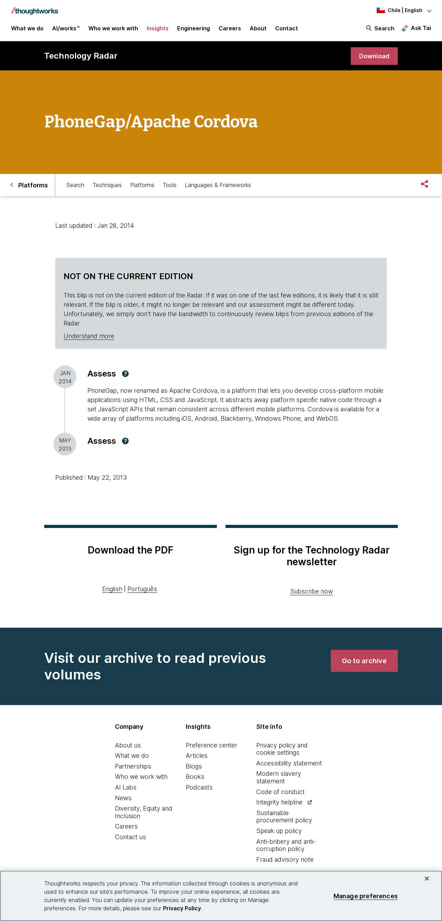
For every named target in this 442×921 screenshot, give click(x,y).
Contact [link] (286, 28)
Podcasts (199, 787)
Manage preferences (366, 895)
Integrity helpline (279, 802)
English (112, 588)
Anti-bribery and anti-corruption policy (286, 845)
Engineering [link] (193, 28)
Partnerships (133, 766)
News (123, 798)
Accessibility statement (289, 763)
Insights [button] (158, 28)
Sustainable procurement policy (284, 816)
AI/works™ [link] (66, 28)
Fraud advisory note (285, 859)
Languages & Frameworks (218, 185)
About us (128, 745)
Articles (197, 755)
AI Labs (125, 787)
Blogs (194, 766)
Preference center (211, 745)
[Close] (426, 878)
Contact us (130, 837)
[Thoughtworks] (34, 7)
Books (195, 776)
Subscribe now (311, 591)
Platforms (142, 185)
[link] (374, 56)
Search (384, 28)
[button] (125, 373)
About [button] (258, 28)
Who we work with (141, 776)
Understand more (89, 336)
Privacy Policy (182, 908)
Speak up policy (279, 830)
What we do (132, 755)
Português (142, 588)
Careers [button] (230, 28)
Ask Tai (421, 28)
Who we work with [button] (113, 28)
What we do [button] (27, 28)
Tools (169, 185)
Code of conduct (280, 791)
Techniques (107, 185)
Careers (126, 826)
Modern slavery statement (278, 777)
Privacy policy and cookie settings (282, 749)
